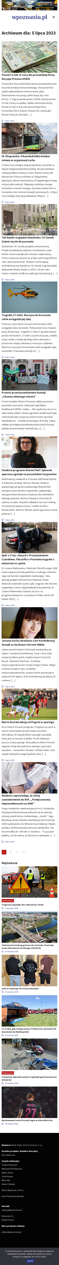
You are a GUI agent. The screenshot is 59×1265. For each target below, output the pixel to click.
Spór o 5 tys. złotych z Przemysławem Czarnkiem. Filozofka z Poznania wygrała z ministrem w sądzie (28, 559)
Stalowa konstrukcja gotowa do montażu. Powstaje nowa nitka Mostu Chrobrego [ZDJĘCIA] (28, 946)
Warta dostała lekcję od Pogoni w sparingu (28, 722)
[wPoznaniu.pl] (29, 17)
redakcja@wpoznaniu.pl (12, 1210)
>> (24, 852)
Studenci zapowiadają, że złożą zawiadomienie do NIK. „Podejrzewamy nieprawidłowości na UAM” (26, 799)
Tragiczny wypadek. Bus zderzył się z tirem (23, 904)
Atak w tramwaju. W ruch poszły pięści (20, 988)
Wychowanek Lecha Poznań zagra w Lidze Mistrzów (27, 1120)
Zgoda (30, 1261)
